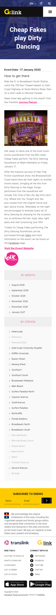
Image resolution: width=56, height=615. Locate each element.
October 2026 (18, 295)
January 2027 (18, 312)
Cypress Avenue (20, 397)
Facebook (13, 242)
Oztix (28, 235)
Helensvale (17, 331)
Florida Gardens (19, 418)
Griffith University (20, 353)
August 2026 (18, 285)
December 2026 (20, 306)
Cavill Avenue (18, 402)
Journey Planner (28, 102)
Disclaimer (8, 595)
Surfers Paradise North (23, 391)
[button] (49, 3)
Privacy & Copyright (20, 595)
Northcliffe (17, 413)
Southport (17, 369)
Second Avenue (19, 467)
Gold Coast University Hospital (27, 348)
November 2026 (20, 301)
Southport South (20, 375)
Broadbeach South (21, 429)
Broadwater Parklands (22, 380)
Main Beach (17, 386)
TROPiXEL (41, 595)
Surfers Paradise (20, 408)
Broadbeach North (21, 424)
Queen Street (18, 358)
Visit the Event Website (19, 248)
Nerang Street (19, 364)
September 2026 (20, 290)
